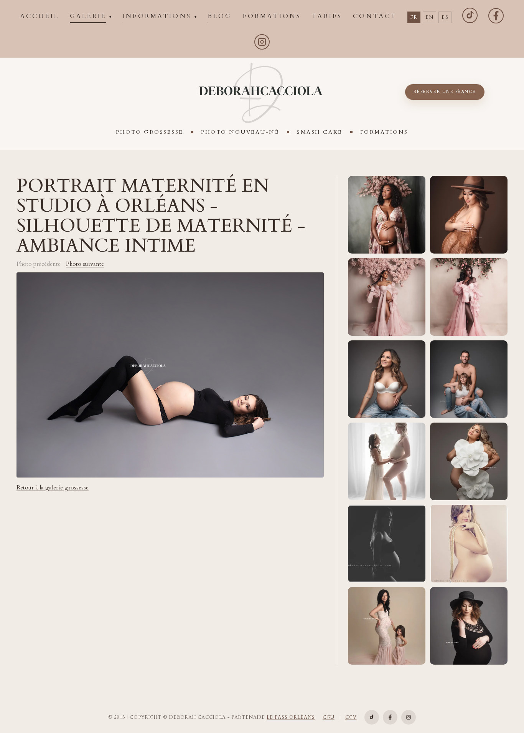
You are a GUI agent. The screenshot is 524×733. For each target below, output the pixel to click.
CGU (329, 717)
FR (413, 17)
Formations (384, 132)
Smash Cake (319, 132)
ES (445, 17)
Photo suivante (85, 264)
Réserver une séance (445, 92)
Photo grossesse (149, 132)
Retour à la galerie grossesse (52, 488)
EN (429, 17)
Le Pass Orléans (291, 717)
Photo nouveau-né (240, 132)
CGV (351, 717)
